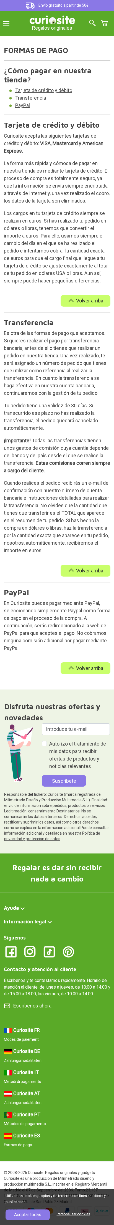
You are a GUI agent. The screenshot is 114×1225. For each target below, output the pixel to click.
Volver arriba (89, 301)
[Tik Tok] (49, 951)
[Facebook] (11, 951)
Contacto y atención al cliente (40, 969)
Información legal (25, 922)
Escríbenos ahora (32, 1006)
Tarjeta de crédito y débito (43, 90)
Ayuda (11, 908)
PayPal (22, 105)
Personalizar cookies (73, 1214)
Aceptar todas (27, 1214)
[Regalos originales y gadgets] (52, 19)
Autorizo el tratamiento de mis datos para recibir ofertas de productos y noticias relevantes (77, 755)
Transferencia (30, 98)
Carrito (104, 23)
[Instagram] (30, 951)
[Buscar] (92, 23)
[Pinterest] (68, 951)
